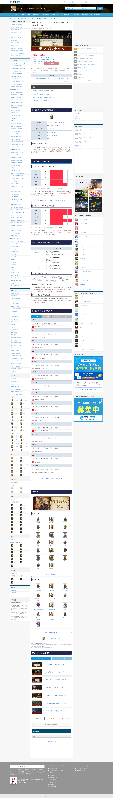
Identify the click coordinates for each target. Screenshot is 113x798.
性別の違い (13, 324)
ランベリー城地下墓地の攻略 (17, 212)
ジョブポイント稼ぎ (15, 298)
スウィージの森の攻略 (16, 99)
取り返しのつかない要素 (49, 61)
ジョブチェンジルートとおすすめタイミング (87, 51)
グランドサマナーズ (83, 280)
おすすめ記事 (41, 658)
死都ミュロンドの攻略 (16, 230)
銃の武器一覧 (80, 74)
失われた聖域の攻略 (15, 233)
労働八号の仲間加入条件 (16, 391)
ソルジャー (25, 446)
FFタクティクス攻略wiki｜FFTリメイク (31, 8)
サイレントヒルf (82, 332)
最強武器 (76, 14)
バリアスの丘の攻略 (15, 131)
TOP (16, 14)
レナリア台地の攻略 (15, 110)
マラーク (15, 471)
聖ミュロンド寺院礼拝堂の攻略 (18, 222)
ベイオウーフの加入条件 (62, 78)
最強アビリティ (14, 45)
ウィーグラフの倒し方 (16, 285)
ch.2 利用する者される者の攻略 (18, 68)
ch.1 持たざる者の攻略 (16, 65)
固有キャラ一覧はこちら (52, 632)
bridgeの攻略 (14, 259)
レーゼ (15, 468)
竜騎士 (65, 545)
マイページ (77, 118)
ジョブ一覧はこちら (51, 574)
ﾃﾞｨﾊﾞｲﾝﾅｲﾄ (16, 443)
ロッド (15, 515)
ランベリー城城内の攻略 (16, 209)
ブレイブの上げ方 (15, 303)
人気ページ (62, 658)
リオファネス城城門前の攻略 (17, 173)
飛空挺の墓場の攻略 (15, 235)
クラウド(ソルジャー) (65, 618)
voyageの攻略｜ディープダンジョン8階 (83, 129)
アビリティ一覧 (14, 482)
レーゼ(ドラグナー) (52, 608)
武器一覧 (13, 499)
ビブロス (38, 626)
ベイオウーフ (25, 464)
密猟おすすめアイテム (16, 345)
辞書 (23, 525)
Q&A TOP (77, 113)
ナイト (65, 522)
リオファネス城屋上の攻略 (17, 178)
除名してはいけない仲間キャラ (81, 133)
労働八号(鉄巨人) (65, 608)
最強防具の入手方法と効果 (17, 50)
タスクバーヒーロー (83, 305)
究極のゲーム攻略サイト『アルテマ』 (59, 766)
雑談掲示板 (13, 592)
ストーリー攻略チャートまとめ (41, 57)
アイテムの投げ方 (15, 350)
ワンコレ (80, 276)
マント (24, 562)
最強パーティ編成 (38, 61)
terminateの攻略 (14, 246)
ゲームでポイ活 (69, 2)
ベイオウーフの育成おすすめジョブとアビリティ (88, 61)
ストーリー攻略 (26, 14)
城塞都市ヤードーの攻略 (16, 167)
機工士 (24, 436)
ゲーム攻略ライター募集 (83, 766)
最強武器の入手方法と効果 (17, 48)
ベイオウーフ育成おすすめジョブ (41, 78)
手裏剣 (24, 579)
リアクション (25, 488)
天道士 (24, 449)
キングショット (82, 254)
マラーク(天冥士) (38, 618)
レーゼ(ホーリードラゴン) (38, 608)
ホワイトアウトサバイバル (84, 271)
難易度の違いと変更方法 (16, 368)
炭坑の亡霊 (57, 122)
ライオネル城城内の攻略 (16, 146)
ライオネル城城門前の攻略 (17, 144)
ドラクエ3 (80, 336)
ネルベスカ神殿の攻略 (16, 280)
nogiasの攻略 (14, 243)
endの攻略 (13, 267)
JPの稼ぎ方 (97, 14)
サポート (15, 491)
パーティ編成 (14, 311)
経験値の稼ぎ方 (14, 293)
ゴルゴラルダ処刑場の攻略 (17, 141)
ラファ (24, 471)
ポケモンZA (81, 318)
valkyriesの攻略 (14, 251)
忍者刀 (24, 505)
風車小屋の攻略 (14, 112)
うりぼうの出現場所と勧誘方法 (81, 141)
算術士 (38, 568)
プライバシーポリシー (82, 768)
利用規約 (52, 775)
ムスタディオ (25, 458)
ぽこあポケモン (82, 297)
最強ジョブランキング (39, 59)
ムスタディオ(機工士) (51, 589)
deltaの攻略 (13, 249)
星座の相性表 (14, 332)
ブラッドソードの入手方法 (83, 70)
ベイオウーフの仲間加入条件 (17, 386)
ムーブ (24, 491)
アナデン (80, 245)
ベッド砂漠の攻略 (15, 194)
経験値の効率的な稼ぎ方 (16, 55)
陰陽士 (38, 545)
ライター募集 (53, 786)
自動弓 (15, 521)
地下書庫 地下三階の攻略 (16, 160)
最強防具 (66, 14)
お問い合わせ (53, 779)
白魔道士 (38, 537)
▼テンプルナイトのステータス (41, 94)
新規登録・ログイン (79, 116)
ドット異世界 (81, 267)
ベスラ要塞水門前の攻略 (16, 199)
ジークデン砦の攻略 (15, 115)
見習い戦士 (38, 522)
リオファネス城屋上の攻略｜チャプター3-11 (87, 64)
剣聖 (23, 439)
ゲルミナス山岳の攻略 (16, 201)
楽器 (14, 525)
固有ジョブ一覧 (14, 381)
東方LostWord (81, 284)
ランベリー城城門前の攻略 (17, 207)
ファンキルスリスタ (83, 228)
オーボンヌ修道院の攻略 (16, 92)
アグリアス (16, 461)
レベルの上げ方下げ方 (16, 308)
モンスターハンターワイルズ (85, 323)
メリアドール (16, 464)
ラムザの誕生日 (14, 321)
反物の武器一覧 (80, 77)
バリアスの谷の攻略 (15, 139)
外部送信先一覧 (81, 770)
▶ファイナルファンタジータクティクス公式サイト (42, 647)
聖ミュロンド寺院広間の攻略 (17, 220)
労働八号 (24, 468)
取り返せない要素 (87, 14)
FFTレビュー (14, 371)
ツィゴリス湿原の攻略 (16, 133)
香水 (14, 565)
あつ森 (80, 327)
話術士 (38, 552)
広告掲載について (54, 777)
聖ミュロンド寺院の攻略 (16, 217)
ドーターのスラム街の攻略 (17, 102)
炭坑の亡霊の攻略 (15, 275)
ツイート (39, 718)
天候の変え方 (14, 334)
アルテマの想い (53, 768)
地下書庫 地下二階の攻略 (16, 157)
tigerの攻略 (13, 256)
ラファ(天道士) (52, 618)
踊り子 (65, 560)
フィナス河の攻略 (15, 188)
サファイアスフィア (83, 219)
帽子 (14, 548)
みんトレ (80, 241)
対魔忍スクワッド (82, 232)
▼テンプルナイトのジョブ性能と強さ (43, 90)
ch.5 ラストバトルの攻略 (16, 76)
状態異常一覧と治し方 (16, 355)
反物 (23, 532)
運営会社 (52, 784)
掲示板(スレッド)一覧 (15, 590)
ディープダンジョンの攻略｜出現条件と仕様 (87, 58)
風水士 (51, 545)
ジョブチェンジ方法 (15, 301)
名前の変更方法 (14, 319)
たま (14, 582)
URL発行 (53, 718)
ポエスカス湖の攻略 (15, 204)
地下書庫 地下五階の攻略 (16, 228)
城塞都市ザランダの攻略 (16, 128)
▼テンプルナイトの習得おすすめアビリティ (45, 97)
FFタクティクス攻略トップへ (53, 638)
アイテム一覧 (14, 573)
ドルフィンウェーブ (83, 223)
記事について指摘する (53, 724)
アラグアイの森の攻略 (16, 123)
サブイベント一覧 (15, 272)
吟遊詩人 (52, 560)
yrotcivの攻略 (14, 254)
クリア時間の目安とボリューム (18, 78)
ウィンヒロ (81, 249)
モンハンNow (81, 258)
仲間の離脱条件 (14, 314)
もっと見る (88, 80)
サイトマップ (53, 782)
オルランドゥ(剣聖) (38, 599)
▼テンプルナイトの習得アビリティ (42, 101)
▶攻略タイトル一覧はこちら (88, 289)
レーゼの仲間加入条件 (16, 389)
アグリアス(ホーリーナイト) (65, 589)
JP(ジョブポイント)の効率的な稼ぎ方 (19, 53)
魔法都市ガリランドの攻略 (17, 94)
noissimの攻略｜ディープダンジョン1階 (86, 48)
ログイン (99, 2)
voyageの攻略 (14, 262)
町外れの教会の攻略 (15, 191)
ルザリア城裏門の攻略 (16, 154)
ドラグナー (16, 446)
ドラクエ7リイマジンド (84, 314)
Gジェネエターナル (83, 236)
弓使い (38, 529)
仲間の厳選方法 (14, 329)
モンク (51, 529)
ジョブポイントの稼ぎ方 (62, 81)
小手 (14, 558)
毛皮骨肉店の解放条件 (16, 337)
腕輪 (14, 562)
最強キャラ (46, 14)
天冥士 (15, 449)
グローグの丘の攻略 (15, 165)
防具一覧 (13, 539)
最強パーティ (56, 14)
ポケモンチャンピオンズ (84, 301)
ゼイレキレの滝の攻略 (16, 126)
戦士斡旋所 (13, 327)
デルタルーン (81, 340)
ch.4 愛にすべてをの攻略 (16, 73)
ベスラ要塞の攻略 (15, 196)
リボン (24, 548)
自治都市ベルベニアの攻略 (17, 186)
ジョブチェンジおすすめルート (41, 81)
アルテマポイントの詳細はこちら (88, 389)
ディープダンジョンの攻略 (17, 241)
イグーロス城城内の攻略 (16, 215)
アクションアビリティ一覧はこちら (52, 478)
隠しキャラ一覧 (14, 384)
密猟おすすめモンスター (16, 342)
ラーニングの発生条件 (16, 360)
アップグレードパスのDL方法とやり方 (85, 55)
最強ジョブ (36, 14)
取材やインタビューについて (57, 770)
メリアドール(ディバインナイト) (51, 599)
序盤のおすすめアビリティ (17, 32)
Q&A (12, 595)
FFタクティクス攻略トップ (17, 24)
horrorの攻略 (14, 264)
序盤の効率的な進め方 (16, 29)
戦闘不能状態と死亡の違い (17, 358)
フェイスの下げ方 (15, 306)
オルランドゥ (25, 461)
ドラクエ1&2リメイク (83, 310)
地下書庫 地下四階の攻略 (16, 225)
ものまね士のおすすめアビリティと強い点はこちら (52, 200)
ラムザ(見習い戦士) (38, 589)
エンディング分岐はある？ (17, 84)
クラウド (15, 474)
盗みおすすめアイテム (16, 347)
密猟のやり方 (14, 340)
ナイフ (15, 505)
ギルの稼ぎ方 (14, 295)
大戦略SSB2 (81, 345)
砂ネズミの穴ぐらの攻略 (16, 105)
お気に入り (66, 718)
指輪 (23, 558)
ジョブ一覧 (13, 378)
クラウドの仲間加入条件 (16, 394)
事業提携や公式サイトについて (57, 773)
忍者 (38, 560)
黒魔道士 (52, 537)
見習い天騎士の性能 (15, 366)
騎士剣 (51, 132)
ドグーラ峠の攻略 (15, 183)
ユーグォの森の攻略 (15, 170)
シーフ (65, 529)
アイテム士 (51, 522)
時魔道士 (65, 537)
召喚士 (51, 552)
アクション (16, 488)
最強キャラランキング (51, 59)
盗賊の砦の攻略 (14, 107)
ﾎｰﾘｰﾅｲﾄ (15, 439)
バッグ (15, 532)
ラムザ (15, 458)
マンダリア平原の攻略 (16, 97)
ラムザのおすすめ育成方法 (17, 363)
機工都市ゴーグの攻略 (16, 136)
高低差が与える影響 (15, 353)
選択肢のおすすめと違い (16, 86)
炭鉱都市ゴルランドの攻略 (17, 152)
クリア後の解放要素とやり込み (18, 81)
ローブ (55, 135)
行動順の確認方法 (15, 316)
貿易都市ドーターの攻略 (16, 120)
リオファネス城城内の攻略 (17, 175)
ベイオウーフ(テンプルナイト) (65, 599)
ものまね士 (51, 568)
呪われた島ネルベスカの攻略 (17, 277)
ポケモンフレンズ (82, 263)
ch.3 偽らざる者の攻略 (16, 71)
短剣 (55, 132)
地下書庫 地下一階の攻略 (16, 162)
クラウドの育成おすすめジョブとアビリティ (84, 137)
